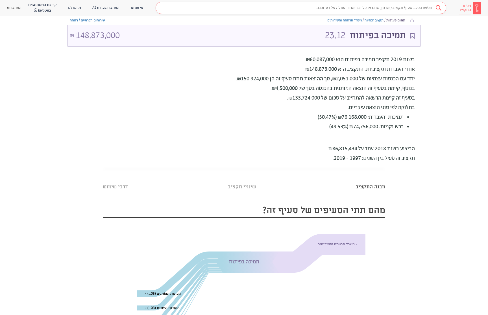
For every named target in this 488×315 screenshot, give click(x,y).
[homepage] (470, 8)
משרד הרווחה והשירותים (344, 20)
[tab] (370, 179)
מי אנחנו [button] (137, 7)
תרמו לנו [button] (74, 7)
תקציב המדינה (374, 20)
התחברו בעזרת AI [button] (105, 7)
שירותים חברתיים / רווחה (87, 20)
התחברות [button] (14, 7)
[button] (301, 8)
